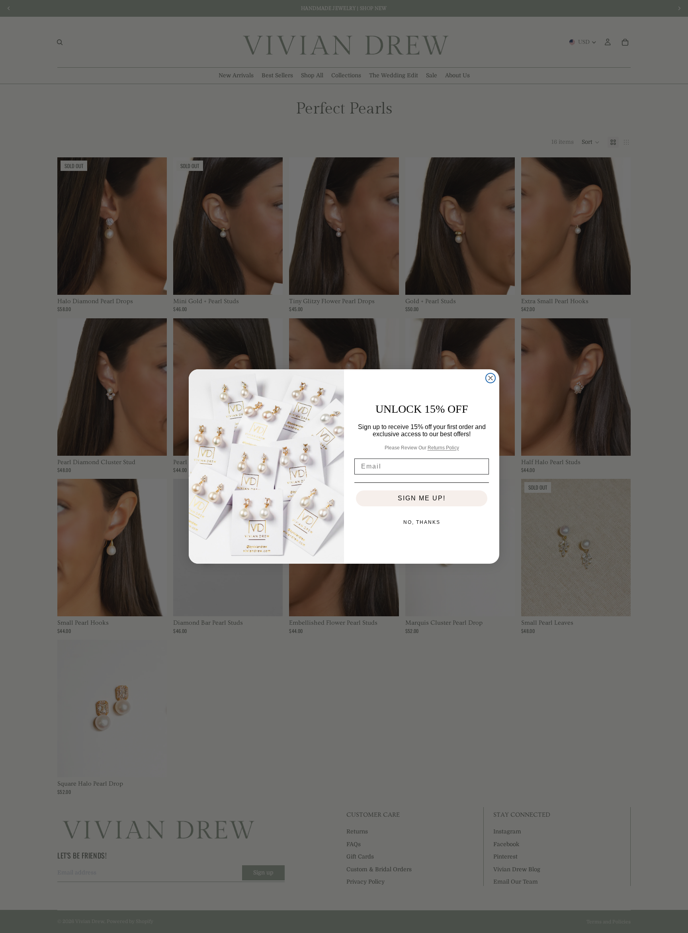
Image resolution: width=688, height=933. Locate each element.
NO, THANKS (421, 522)
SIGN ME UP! (422, 498)
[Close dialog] (490, 378)
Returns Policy (443, 448)
